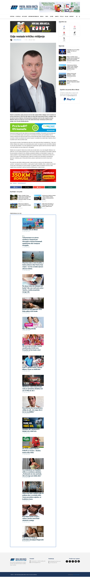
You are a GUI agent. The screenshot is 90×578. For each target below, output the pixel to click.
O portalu (18, 16)
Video (46, 16)
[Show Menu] (76, 16)
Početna (12, 16)
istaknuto (15, 183)
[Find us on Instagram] (70, 561)
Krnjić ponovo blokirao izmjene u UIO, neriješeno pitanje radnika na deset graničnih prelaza (49, 197)
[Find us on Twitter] (73, 561)
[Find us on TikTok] (79, 561)
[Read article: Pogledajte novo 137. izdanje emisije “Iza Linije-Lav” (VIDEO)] (62, 51)
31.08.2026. (21, 200)
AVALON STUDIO (76, 574)
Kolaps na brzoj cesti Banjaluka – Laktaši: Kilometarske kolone (71, 75)
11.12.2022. (26, 39)
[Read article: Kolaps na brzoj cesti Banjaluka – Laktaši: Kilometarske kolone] (62, 75)
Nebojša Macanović (22, 183)
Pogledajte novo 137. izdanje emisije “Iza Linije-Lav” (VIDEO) (73, 51)
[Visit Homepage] (24, 7)
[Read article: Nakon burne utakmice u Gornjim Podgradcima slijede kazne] (13, 205)
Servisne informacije (33, 16)
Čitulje (61, 16)
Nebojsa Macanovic (17, 39)
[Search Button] (79, 16)
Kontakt (71, 16)
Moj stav (18, 32)
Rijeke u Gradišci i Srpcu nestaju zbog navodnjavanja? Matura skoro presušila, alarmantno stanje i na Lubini (24, 197)
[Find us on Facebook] (67, 561)
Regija (41, 16)
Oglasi (66, 16)
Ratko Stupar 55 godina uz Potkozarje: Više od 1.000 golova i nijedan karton (48, 205)
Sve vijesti (24, 16)
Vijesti (15, 32)
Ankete (57, 16)
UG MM (51, 16)
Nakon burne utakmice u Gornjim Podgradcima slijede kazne (24, 205)
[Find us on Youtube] (76, 561)
